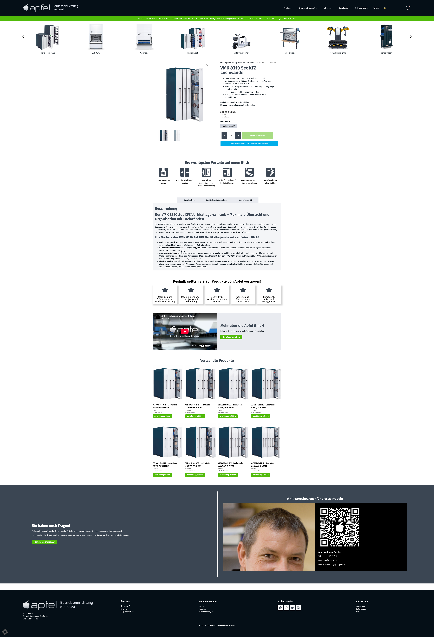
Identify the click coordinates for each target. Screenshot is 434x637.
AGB (357, 612)
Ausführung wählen (162, 416)
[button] (23, 36)
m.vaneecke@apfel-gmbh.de (335, 564)
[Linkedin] (298, 607)
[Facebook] (280, 607)
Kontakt (376, 8)
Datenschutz (361, 609)
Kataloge (202, 609)
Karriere (123, 609)
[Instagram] (286, 607)
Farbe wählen (225, 122)
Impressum (360, 606)
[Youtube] (292, 607)
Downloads (343, 8)
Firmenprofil (125, 606)
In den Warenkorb (257, 135)
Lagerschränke (229, 63)
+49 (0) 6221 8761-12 (329, 556)
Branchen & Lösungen (308, 8)
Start (221, 63)
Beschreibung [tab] (190, 200)
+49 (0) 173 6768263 (331, 560)
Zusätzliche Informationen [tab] (217, 200)
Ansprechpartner (127, 612)
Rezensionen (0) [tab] (245, 200)
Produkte (287, 8)
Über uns (327, 8)
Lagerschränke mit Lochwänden (245, 63)
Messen (202, 606)
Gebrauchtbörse (361, 8)
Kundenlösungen (206, 612)
